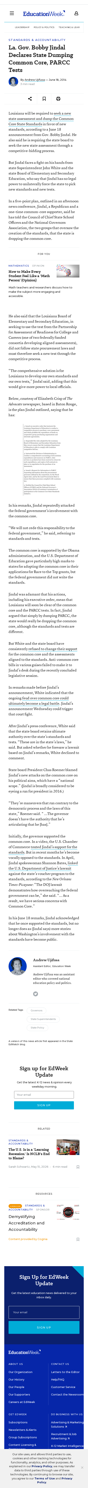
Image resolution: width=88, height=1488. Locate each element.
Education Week (61, 966)
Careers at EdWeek (22, 1402)
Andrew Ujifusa (35, 79)
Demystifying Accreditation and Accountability (26, 1223)
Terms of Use (44, 1478)
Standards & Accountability (37, 40)
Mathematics (19, 265)
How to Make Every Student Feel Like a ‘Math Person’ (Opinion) (29, 276)
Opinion (38, 265)
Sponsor (43, 1209)
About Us (16, 1364)
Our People (16, 1387)
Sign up (44, 1327)
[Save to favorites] (44, 99)
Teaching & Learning (72, 27)
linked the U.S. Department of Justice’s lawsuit (43, 865)
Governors (36, 1010)
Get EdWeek (18, 1414)
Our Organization (20, 1372)
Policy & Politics (44, 27)
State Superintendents (43, 1019)
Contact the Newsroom (67, 1394)
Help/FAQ (57, 1379)
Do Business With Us (67, 1414)
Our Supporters (19, 1394)
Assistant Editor (42, 966)
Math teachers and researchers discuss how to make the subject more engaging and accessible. (40, 292)
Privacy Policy (42, 1466)
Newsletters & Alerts (23, 1429)
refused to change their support (52, 648)
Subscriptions (18, 1422)
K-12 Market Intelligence (67, 1446)
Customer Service (63, 1387)
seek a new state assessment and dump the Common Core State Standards (41, 118)
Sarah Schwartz (19, 1166)
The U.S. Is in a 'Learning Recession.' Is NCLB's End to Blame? (29, 1154)
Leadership (22, 27)
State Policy (37, 1027)
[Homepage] (44, 13)
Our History (16, 1379)
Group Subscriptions (23, 1437)
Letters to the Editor (65, 1372)
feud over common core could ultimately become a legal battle (39, 700)
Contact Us (60, 1364)
